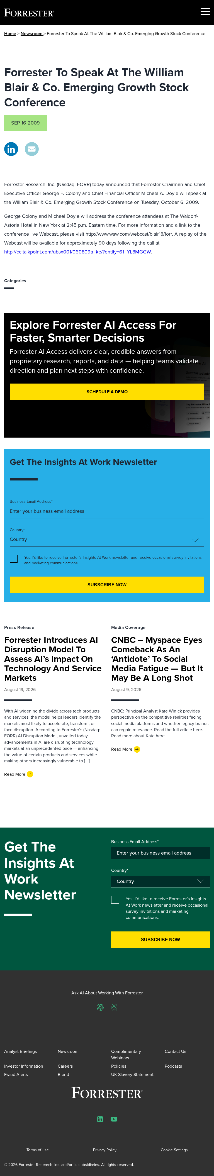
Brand (63, 1074)
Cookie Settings (174, 1150)
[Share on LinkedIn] (11, 149)
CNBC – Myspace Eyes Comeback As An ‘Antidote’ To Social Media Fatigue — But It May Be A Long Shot (157, 658)
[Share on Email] (32, 149)
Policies (118, 1066)
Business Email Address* (31, 501)
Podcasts (173, 1066)
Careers (65, 1066)
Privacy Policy (104, 1150)
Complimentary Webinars (126, 1054)
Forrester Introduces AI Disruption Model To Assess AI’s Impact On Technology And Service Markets (53, 658)
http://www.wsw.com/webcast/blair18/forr (129, 234)
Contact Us (175, 1051)
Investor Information (23, 1066)
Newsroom (32, 33)
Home (10, 33)
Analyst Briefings (20, 1051)
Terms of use (37, 1150)
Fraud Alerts (16, 1074)
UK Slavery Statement (132, 1074)
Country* (17, 530)
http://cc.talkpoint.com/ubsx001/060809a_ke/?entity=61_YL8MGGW (77, 251)
